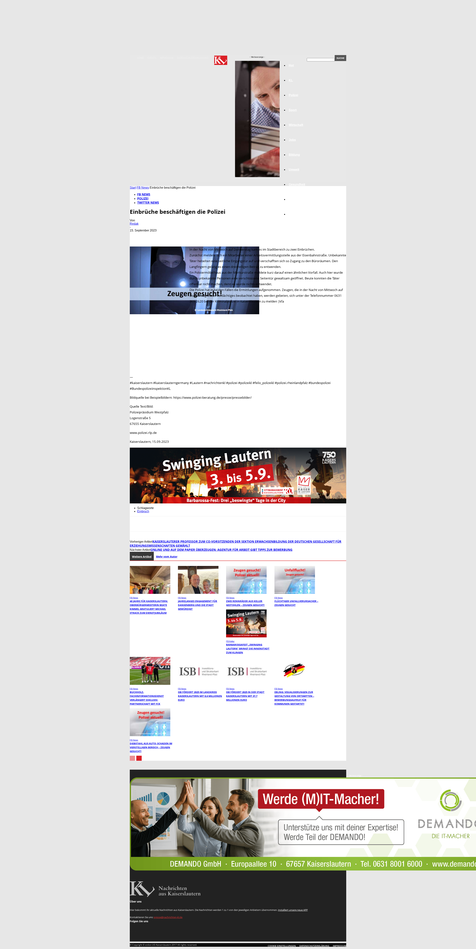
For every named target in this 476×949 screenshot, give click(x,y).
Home (140, 58)
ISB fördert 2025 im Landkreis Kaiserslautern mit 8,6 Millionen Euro (200, 696)
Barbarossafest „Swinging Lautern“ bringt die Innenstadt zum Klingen (247, 648)
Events (151, 58)
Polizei (142, 198)
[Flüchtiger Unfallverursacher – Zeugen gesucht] (294, 592)
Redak (134, 223)
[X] (149, 236)
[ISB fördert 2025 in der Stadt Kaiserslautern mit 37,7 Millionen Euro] (246, 683)
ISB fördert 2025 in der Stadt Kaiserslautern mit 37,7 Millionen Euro (245, 696)
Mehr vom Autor (166, 556)
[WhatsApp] (176, 236)
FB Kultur (230, 641)
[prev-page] (132, 758)
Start (133, 187)
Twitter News (148, 203)
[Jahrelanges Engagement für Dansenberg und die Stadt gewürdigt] (198, 592)
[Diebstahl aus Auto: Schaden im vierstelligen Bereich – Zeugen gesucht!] (150, 735)
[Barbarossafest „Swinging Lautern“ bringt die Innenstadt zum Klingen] (246, 636)
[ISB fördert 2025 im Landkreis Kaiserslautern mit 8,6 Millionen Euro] (198, 683)
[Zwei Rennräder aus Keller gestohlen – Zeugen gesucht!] (246, 592)
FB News (143, 187)
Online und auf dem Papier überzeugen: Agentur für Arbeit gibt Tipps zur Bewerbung (221, 550)
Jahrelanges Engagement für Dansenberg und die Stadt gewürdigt (197, 605)
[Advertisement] (238, 346)
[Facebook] (136, 236)
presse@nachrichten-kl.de (168, 917)
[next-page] (139, 758)
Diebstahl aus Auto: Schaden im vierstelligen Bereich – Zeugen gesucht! (151, 747)
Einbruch (143, 511)
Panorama (296, 214)
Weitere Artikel (142, 556)
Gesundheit (297, 184)
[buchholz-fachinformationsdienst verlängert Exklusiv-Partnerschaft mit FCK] (150, 683)
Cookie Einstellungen (282, 946)
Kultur (293, 199)
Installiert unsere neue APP (293, 910)
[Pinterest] (163, 236)
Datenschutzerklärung (192, 58)
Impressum (166, 58)
